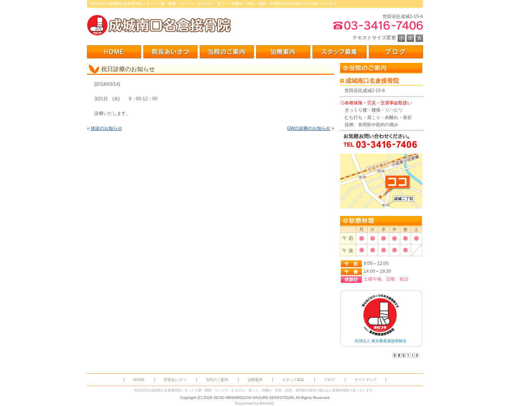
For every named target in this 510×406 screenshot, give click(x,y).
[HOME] (114, 51)
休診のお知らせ (106, 128)
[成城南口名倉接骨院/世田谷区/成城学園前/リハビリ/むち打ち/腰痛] (159, 25)
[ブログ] (396, 51)
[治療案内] (283, 51)
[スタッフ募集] (339, 51)
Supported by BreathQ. (255, 403)
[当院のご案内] (227, 51)
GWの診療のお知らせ (308, 128)
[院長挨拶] (170, 51)
